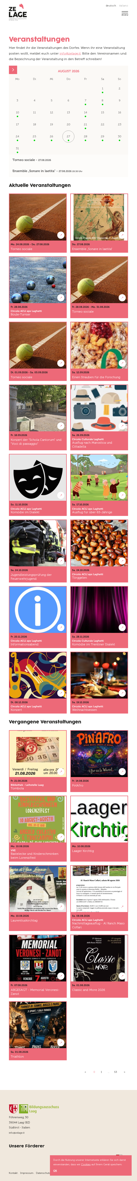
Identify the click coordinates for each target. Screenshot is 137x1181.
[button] (13, 70)
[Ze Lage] (18, 12)
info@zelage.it (70, 53)
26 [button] (51, 136)
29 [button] (102, 136)
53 (115, 1072)
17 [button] (17, 124)
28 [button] (85, 136)
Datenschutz (43, 1173)
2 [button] (119, 88)
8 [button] (102, 100)
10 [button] (17, 112)
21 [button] (85, 124)
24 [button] (17, 136)
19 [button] (51, 124)
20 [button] (68, 124)
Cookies (86, 1164)
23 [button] (119, 124)
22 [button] (102, 124)
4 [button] (34, 100)
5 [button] (51, 100)
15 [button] (102, 112)
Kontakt (13, 1173)
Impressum (26, 1173)
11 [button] (34, 112)
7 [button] (85, 100)
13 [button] (68, 112)
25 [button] (34, 136)
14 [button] (85, 112)
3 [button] (17, 100)
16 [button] (119, 112)
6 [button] (68, 100)
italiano (123, 5)
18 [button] (34, 124)
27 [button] (68, 136)
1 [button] (102, 88)
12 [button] (51, 112)
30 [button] (119, 136)
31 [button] (17, 148)
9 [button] (119, 100)
